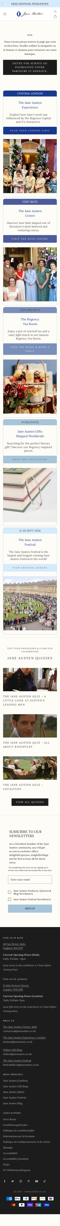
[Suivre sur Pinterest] (28, 1181)
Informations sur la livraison (19, 1136)
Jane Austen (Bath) (13, 1091)
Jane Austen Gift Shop (15, 1086)
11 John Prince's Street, (16, 985)
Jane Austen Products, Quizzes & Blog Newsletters (32, 892)
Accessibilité (10, 1153)
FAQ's (6, 1164)
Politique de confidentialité (18, 1130)
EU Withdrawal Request (16, 1170)
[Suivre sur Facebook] (4, 1181)
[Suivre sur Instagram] (20, 1181)
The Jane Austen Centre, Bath (20, 1026)
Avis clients (9, 1119)
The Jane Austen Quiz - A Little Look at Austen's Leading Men (24, 700)
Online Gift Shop (12, 1049)
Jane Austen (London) (15, 1080)
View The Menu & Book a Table (30, 349)
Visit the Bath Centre (30, 239)
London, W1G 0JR (13, 989)
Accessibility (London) (15, 1158)
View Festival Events (30, 567)
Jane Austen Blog (12, 1103)
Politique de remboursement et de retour (26, 1141)
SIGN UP (30, 908)
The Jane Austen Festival (17, 1060)
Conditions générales (15, 1124)
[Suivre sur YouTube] (36, 1181)
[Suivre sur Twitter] (12, 1181)
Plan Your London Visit (30, 130)
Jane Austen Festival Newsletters (32, 899)
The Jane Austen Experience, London (24, 1037)
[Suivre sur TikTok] (44, 1181)
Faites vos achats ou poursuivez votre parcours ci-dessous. (30, 67)
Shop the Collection (30, 459)
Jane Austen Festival (14, 1097)
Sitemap (7, 1147)
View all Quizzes (30, 802)
